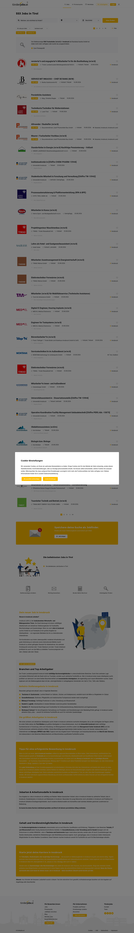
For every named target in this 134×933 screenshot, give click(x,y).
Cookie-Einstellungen (50, 479)
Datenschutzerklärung (51, 473)
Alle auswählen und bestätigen (31, 479)
